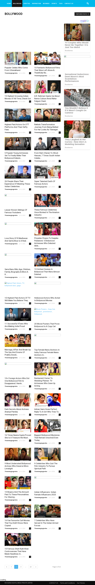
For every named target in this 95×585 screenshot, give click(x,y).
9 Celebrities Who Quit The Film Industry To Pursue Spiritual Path (45, 466)
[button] (87, 3)
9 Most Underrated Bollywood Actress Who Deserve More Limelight (18, 466)
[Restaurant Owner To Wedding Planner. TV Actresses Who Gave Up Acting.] (47, 368)
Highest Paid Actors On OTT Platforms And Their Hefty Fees (17, 127)
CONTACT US (69, 3)
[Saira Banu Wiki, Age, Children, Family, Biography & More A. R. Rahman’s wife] (18, 259)
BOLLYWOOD (17, 3)
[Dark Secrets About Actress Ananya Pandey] (18, 399)
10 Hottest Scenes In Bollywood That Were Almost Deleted (47, 271)
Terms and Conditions (67, 583)
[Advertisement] (33, 34)
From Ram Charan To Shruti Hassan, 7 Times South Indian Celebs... (47, 155)
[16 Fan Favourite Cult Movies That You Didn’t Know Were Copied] (18, 511)
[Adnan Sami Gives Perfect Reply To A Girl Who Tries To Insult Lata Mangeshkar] (47, 399)
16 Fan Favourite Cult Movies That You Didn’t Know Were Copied (17, 523)
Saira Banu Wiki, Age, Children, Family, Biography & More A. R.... (17, 272)
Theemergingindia (11, 73)
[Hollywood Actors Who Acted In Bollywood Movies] (47, 288)
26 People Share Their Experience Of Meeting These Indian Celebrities (17, 184)
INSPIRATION (36, 3)
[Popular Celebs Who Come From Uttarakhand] (18, 58)
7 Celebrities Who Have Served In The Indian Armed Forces (46, 523)
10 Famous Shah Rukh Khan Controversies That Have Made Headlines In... (17, 551)
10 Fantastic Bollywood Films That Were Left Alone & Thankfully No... (47, 70)
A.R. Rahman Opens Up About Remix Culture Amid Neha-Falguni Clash (47, 98)
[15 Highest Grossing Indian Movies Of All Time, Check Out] (18, 86)
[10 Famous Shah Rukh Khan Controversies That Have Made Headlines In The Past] (18, 539)
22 (31, 567)
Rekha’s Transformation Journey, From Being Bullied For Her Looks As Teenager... (46, 127)
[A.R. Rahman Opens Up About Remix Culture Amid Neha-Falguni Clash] (47, 86)
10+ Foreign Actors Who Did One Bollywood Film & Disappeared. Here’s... (17, 381)
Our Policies (81, 583)
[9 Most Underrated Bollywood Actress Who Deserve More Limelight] (18, 454)
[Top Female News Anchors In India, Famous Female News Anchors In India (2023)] (47, 340)
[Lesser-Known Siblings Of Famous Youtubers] (18, 200)
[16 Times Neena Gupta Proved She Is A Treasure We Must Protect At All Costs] (18, 425)
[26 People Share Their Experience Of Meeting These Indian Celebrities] (18, 172)
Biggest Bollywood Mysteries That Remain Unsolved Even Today (47, 437)
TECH (60, 3)
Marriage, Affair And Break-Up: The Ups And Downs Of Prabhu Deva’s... (18, 352)
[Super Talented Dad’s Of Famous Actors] (47, 172)
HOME (9, 3)
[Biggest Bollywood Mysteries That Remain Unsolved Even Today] (47, 425)
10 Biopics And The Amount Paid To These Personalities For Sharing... (17, 494)
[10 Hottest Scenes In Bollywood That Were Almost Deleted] (47, 259)
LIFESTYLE (26, 3)
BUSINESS (46, 3)
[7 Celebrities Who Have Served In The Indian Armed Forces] (47, 511)
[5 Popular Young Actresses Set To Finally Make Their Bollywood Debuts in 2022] (18, 143)
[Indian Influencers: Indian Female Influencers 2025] (47, 482)
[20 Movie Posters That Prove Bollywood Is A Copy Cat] (47, 314)
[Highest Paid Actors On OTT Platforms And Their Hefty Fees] (18, 115)
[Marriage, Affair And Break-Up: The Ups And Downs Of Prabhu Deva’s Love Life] (18, 340)
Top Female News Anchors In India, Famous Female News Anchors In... (47, 352)
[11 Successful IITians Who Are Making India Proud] (18, 314)
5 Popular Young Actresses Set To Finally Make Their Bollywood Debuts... (16, 155)
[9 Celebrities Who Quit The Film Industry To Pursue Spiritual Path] (47, 454)
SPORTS (54, 3)
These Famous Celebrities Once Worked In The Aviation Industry (46, 212)
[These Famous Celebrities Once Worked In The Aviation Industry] (47, 200)
